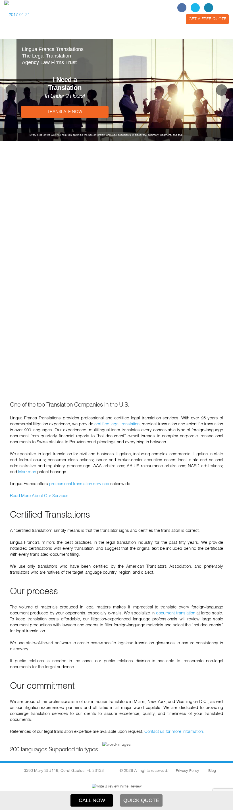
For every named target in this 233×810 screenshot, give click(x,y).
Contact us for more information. (174, 731)
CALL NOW (92, 800)
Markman (27, 472)
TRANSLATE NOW (64, 112)
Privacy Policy (187, 771)
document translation (175, 613)
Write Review (130, 786)
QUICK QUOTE (141, 800)
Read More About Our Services (39, 496)
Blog (212, 771)
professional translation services (79, 484)
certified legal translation (117, 424)
